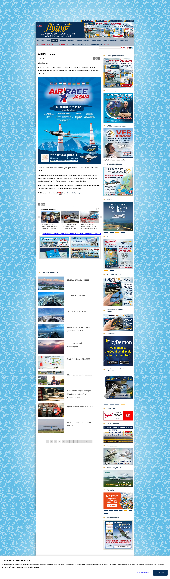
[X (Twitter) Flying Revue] (130, 48)
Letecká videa (96, 40)
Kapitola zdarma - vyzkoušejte (114, 160)
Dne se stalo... (122, 464)
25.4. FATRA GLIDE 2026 (76, 311)
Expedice (63, 40)
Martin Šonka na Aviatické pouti (79, 375)
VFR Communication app (45, 44)
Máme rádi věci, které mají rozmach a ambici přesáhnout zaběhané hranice (49, 227)
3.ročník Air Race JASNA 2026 (78, 359)
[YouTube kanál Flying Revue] (122, 48)
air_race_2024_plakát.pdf (74, 193)
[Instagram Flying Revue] (127, 48)
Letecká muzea (124, 40)
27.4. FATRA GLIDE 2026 (76, 296)
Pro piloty (71, 40)
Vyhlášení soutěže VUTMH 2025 (80, 406)
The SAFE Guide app (62, 44)
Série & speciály (83, 40)
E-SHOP (106, 44)
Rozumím (160, 572)
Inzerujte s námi (96, 44)
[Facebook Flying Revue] (125, 48)
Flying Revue (45, 40)
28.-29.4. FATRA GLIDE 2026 (78, 280)
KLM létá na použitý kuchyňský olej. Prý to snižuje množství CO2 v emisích (89, 227)
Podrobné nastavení (143, 572)
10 (87, 441)
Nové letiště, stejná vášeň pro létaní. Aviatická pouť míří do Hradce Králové (79, 394)
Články (54, 40)
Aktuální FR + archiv (109, 40)
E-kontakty (131, 21)
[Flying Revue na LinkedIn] (132, 48)
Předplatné (101, 21)
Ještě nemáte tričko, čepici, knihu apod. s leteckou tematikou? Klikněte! (71, 234)
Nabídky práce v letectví (80, 44)
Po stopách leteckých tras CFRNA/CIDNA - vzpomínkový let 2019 (69, 226)
